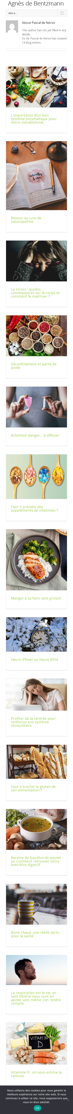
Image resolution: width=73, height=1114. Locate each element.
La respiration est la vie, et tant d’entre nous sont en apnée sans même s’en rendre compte (36, 998)
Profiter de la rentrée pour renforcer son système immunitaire (33, 722)
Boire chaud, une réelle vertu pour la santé (35, 934)
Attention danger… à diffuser (35, 435)
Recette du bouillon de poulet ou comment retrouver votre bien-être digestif (36, 861)
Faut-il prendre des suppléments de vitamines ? (34, 508)
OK (37, 1108)
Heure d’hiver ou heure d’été (34, 659)
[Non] (68, 1100)
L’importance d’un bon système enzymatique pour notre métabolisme (34, 119)
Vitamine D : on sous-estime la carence (36, 1074)
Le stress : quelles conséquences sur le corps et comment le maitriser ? (35, 293)
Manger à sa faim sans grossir (36, 598)
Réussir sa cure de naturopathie (26, 220)
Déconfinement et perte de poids (33, 366)
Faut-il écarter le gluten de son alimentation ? (33, 788)
